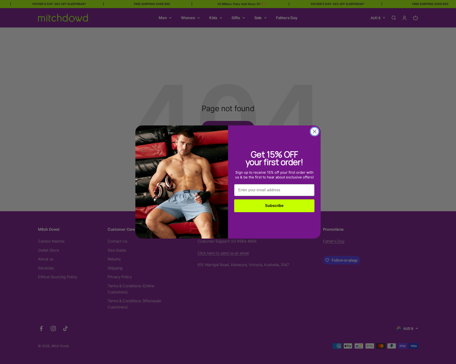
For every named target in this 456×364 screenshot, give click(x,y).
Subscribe (274, 206)
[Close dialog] (314, 131)
